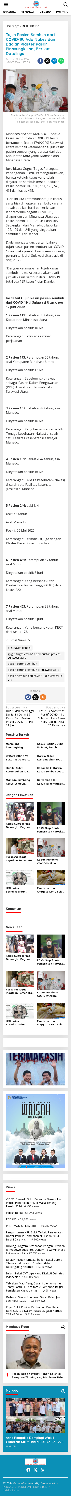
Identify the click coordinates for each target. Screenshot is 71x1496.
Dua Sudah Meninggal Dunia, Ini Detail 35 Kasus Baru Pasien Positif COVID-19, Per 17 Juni (20, 716)
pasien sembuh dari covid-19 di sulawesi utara (35, 677)
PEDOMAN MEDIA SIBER (22, 1226)
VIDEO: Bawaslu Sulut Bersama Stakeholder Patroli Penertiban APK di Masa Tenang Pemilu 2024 (34, 1202)
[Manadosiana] (36, 4)
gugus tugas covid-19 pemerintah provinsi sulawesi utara (34, 655)
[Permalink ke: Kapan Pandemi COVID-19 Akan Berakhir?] (51, 847)
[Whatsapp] (61, 61)
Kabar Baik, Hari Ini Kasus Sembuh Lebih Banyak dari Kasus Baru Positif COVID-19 (51, 769)
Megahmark (48, 1483)
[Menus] (6, 4)
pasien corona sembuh (22, 663)
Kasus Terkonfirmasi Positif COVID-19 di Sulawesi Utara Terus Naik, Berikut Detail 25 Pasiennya (51, 716)
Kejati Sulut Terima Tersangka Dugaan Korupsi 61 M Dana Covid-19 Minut (18, 825)
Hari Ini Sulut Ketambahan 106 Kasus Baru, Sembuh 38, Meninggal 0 (19, 769)
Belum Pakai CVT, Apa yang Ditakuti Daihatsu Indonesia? (35, 1275)
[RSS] (43, 697)
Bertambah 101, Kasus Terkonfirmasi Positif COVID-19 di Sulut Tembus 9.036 (50, 781)
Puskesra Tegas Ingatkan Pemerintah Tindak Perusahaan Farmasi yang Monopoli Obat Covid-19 (20, 858)
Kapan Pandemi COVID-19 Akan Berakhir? (47, 861)
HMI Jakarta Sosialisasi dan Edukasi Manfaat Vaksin (17, 889)
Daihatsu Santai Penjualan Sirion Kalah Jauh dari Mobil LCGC (34, 1298)
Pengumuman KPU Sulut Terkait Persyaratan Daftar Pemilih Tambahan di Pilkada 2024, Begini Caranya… (34, 1235)
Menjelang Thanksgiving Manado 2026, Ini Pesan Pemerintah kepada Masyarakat (19, 745)
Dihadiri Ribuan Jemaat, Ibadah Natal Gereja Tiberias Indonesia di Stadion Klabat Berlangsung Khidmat (34, 1263)
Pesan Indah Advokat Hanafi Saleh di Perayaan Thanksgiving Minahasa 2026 (37, 1375)
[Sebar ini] (40, 61)
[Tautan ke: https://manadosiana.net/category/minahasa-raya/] (63, 1327)
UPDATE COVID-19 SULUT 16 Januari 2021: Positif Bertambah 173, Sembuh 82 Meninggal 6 (17, 757)
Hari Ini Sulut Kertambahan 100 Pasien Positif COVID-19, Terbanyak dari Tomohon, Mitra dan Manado (51, 757)
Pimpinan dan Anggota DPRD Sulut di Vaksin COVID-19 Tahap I (50, 889)
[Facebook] (28, 697)
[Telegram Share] (54, 61)
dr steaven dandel (19, 648)
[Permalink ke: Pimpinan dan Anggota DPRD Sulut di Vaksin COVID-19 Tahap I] (51, 877)
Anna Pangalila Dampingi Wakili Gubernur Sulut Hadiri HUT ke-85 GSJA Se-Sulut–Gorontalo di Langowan (35, 1440)
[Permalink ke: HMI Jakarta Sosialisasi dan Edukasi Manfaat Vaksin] (20, 877)
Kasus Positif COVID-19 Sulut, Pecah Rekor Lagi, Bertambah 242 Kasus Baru (50, 745)
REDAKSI (11, 1219)
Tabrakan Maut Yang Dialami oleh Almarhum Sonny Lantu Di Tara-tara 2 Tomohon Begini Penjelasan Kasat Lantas (34, 1287)
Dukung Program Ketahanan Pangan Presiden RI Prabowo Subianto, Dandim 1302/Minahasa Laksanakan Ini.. (35, 1249)
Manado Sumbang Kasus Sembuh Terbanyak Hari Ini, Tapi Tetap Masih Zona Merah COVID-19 (19, 781)
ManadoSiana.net (23, 1483)
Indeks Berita (14, 1213)
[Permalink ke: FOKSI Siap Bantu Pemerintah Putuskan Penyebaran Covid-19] (51, 813)
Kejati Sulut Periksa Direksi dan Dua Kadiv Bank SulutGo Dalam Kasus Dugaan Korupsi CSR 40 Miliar (34, 1310)
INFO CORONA (13, 62)
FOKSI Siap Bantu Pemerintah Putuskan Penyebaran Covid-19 (51, 829)
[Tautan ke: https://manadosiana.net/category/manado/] (63, 1391)
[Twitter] (35, 697)
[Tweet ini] (47, 61)
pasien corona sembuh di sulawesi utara (33, 670)
